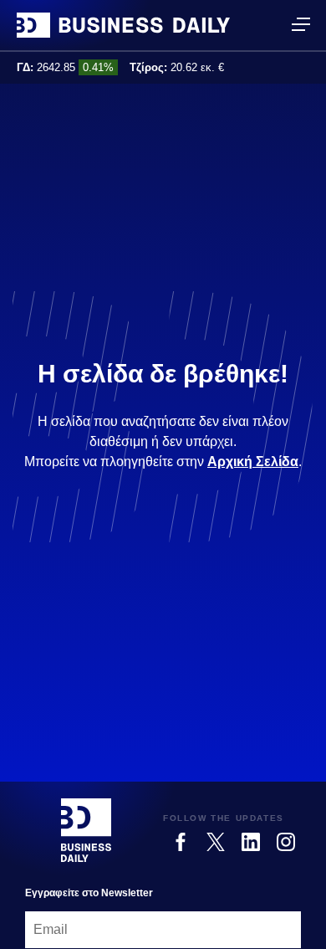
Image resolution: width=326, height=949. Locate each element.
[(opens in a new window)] (180, 842)
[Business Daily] (123, 25)
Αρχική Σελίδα (252, 461)
